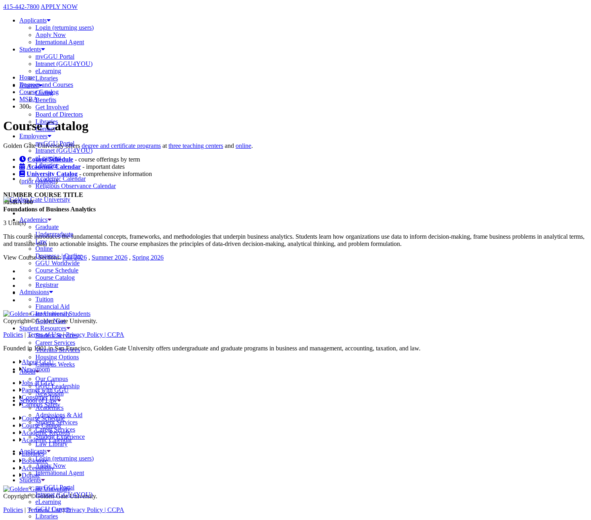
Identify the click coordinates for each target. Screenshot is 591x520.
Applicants (33, 20)
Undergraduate (54, 234)
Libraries (46, 78)
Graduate (47, 226)
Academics (33, 219)
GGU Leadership (57, 386)
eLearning (48, 71)
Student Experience (60, 436)
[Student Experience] (68, 328)
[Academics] (49, 219)
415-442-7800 (21, 6)
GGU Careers (53, 509)
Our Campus (51, 378)
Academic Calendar (60, 178)
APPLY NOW (59, 6)
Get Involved (52, 107)
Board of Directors (59, 114)
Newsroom (49, 393)
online (243, 145)
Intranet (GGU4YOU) (63, 63)
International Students (62, 313)
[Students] (43, 480)
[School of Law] (59, 400)
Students (30, 49)
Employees (33, 136)
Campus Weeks (55, 364)
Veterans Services (57, 349)
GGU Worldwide (57, 263)
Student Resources (42, 328)
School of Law (38, 400)
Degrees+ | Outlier (58, 255)
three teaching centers (195, 145)
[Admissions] (51, 292)
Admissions (34, 292)
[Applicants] (49, 451)
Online (44, 248)
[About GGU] (37, 371)
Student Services (56, 335)
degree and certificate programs (121, 145)
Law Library (51, 443)
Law (41, 241)
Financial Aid (52, 306)
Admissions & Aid (58, 414)
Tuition (44, 299)
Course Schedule (56, 270)
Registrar (46, 284)
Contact (45, 128)
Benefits (45, 99)
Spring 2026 (148, 257)
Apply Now (50, 34)
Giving (44, 92)
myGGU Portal (54, 56)
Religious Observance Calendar (75, 185)
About (27, 371)
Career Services (55, 342)
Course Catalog (55, 277)
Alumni (29, 85)
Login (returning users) (64, 27)
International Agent (59, 42)
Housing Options (57, 357)
